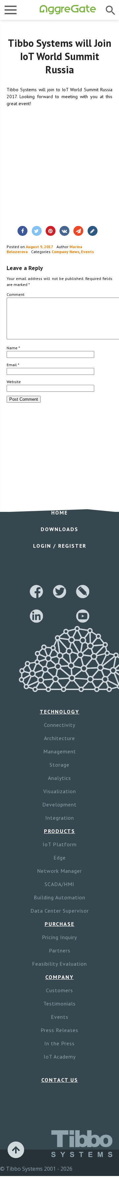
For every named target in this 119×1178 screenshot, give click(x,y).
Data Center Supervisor (59, 910)
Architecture (59, 738)
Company (59, 977)
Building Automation (59, 897)
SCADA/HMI (59, 884)
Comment (15, 294)
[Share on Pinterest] (51, 231)
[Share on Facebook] (22, 231)
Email (13, 364)
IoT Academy (60, 1056)
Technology (59, 711)
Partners (59, 950)
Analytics (59, 778)
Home (59, 512)
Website (14, 381)
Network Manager (59, 870)
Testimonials (59, 1003)
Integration (59, 817)
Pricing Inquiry (59, 937)
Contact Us (59, 1079)
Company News (65, 251)
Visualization (59, 791)
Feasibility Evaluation (59, 963)
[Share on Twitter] (37, 231)
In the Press (59, 1043)
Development (59, 804)
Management (59, 751)
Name (13, 347)
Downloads (59, 529)
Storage (59, 764)
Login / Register (59, 545)
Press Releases (59, 1030)
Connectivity (59, 725)
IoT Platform (60, 844)
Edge (60, 857)
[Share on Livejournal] (93, 231)
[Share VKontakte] (64, 231)
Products (59, 831)
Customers (59, 990)
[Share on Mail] (78, 231)
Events (87, 251)
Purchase (59, 924)
